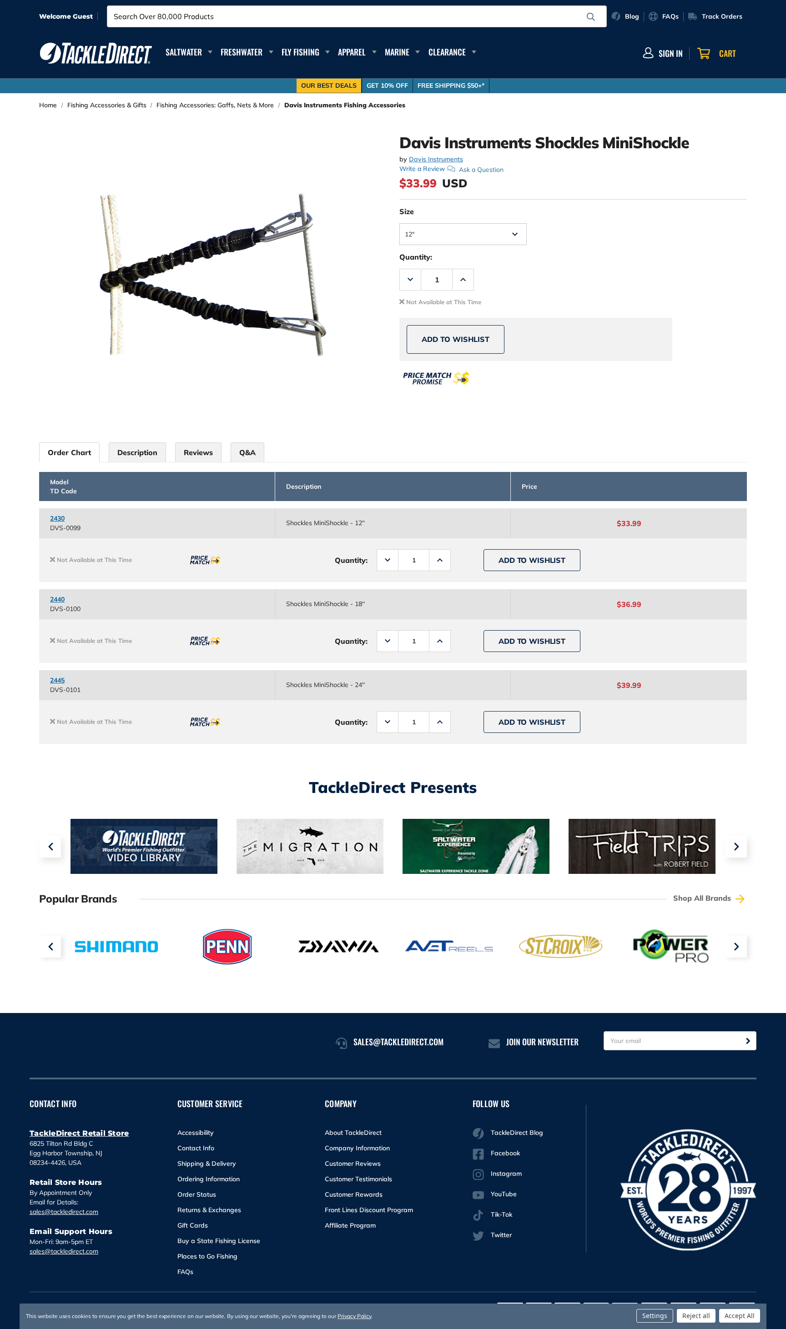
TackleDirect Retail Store (79, 1133)
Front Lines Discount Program (369, 1210)
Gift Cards (192, 1225)
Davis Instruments (436, 159)
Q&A (247, 452)
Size (406, 211)
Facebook (505, 1153)
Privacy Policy (354, 1316)
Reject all (696, 1315)
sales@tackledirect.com (64, 1212)
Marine (397, 52)
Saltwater (184, 52)
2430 (57, 518)
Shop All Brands (703, 898)
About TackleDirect (353, 1132)
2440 (57, 599)
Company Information (357, 1148)
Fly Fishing (300, 52)
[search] (591, 16)
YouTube (504, 1194)
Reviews (198, 452)
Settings (654, 1315)
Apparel (352, 52)
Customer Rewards (354, 1194)
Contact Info (195, 1148)
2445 (57, 680)
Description (137, 452)
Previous (50, 847)
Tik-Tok (501, 1214)
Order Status (196, 1194)
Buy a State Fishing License (218, 1241)
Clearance (447, 52)
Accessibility (195, 1132)
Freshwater (241, 52)
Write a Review (422, 169)
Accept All (740, 1315)
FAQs (185, 1272)
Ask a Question (481, 169)
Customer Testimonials (358, 1179)
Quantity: (415, 256)
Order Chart (69, 452)
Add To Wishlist (455, 339)
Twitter (501, 1235)
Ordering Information (208, 1179)
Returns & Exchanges (209, 1210)
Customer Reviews (353, 1163)
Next (736, 847)
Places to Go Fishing (207, 1256)
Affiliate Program (350, 1225)
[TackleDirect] (96, 53)
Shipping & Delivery (206, 1163)
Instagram (506, 1173)
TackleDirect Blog (517, 1132)
